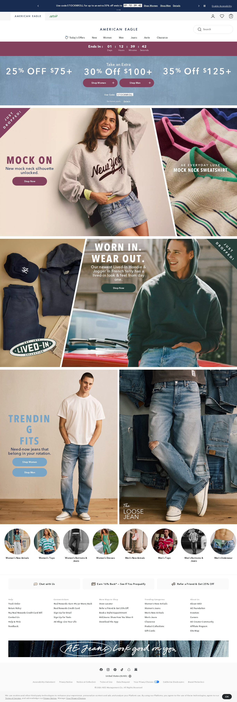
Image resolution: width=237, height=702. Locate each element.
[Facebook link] (101, 670)
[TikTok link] (122, 670)
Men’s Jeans (151, 617)
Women (107, 37)
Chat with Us (47, 584)
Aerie (147, 37)
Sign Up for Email (62, 612)
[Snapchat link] (129, 670)
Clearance (162, 37)
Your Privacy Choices (76, 698)
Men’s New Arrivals (154, 612)
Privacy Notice (50, 698)
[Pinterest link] (115, 670)
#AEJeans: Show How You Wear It (116, 617)
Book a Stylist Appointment (113, 612)
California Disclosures (173, 681)
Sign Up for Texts (62, 617)
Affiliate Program (198, 626)
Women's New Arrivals (156, 603)
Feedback (13, 626)
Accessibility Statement (44, 681)
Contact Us (13, 617)
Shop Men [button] (135, 82)
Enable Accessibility (222, 5)
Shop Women (126, 5)
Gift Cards (150, 630)
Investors (194, 612)
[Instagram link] (108, 670)
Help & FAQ (14, 621)
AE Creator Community (202, 621)
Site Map (194, 630)
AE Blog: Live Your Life (65, 621)
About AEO (196, 603)
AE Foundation (197, 608)
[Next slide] (199, 6)
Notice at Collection (86, 681)
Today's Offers (77, 37)
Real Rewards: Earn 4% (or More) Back (73, 603)
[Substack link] (135, 670)
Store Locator (106, 603)
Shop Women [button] (98, 82)
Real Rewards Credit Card (67, 608)
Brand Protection (196, 681)
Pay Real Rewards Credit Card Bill (25, 612)
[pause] (227, 379)
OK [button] (227, 696)
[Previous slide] (38, 6)
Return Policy (14, 608)
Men (121, 37)
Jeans (134, 37)
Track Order (14, 603)
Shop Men (141, 5)
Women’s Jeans (152, 608)
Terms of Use (106, 681)
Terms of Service (13, 698)
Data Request (123, 681)
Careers (194, 617)
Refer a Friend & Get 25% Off (113, 608)
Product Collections (154, 626)
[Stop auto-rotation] (205, 6)
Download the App (108, 621)
